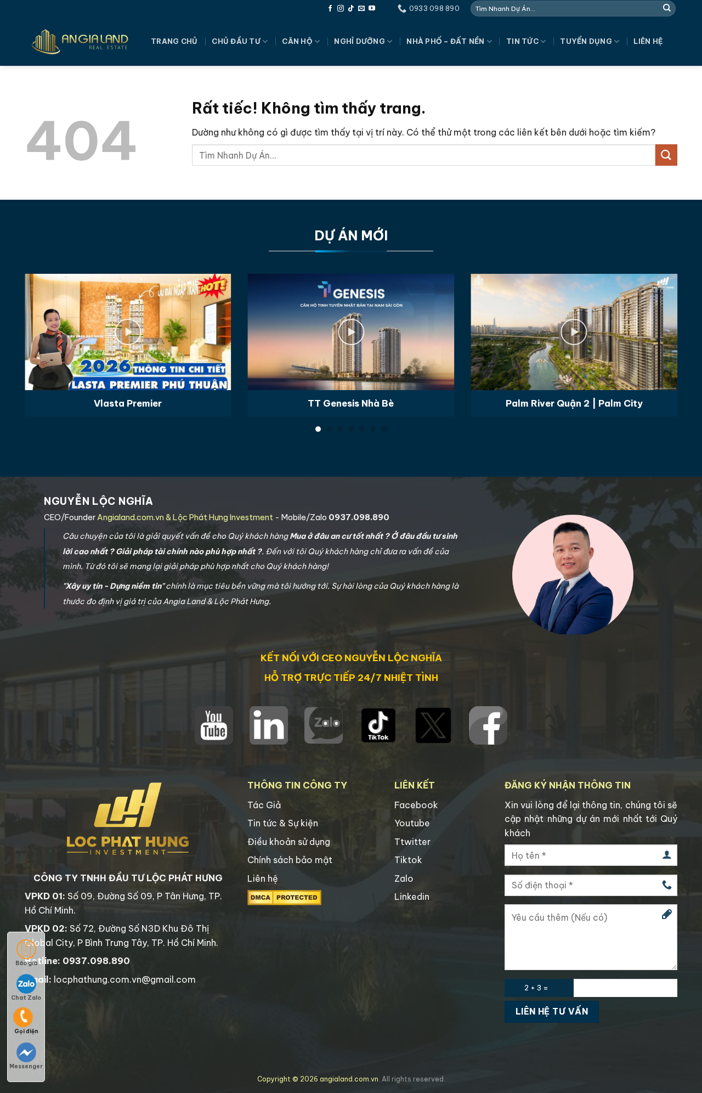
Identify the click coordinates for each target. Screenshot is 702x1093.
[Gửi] (667, 8)
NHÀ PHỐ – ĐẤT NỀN (445, 41)
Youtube (412, 823)
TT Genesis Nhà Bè (351, 403)
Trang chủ (174, 41)
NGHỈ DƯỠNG (359, 41)
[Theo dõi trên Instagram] (340, 9)
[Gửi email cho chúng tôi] (361, 9)
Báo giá (26, 963)
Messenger (26, 1066)
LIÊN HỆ (648, 41)
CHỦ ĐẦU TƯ (236, 41)
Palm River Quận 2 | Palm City (574, 403)
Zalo (404, 878)
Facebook (416, 804)
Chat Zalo (26, 997)
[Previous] (44, 320)
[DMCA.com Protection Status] (284, 897)
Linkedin (411, 896)
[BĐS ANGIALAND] (79, 41)
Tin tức (522, 41)
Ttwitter (412, 841)
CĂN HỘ (297, 41)
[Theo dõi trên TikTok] (351, 9)
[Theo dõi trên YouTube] (372, 9)
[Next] (658, 320)
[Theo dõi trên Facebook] (330, 9)
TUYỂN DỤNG (586, 41)
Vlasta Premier (128, 403)
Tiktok (408, 859)
